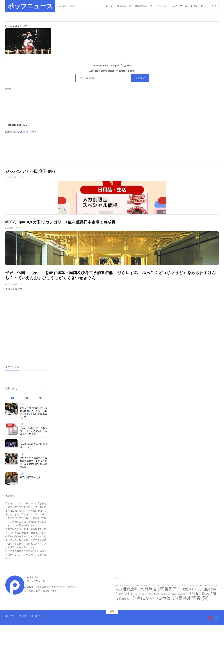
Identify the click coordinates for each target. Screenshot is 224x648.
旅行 (144, 594)
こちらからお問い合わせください (41, 590)
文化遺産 (207, 589)
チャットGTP (191, 585)
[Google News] (211, 618)
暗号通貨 (166, 594)
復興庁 (174, 589)
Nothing (138, 585)
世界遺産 (133, 589)
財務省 (127, 598)
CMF (118, 585)
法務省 (196, 594)
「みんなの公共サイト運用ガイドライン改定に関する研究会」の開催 (33, 430)
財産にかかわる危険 (155, 598)
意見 (191, 589)
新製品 (137, 594)
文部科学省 (124, 594)
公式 (21, 404)
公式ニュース (124, 5)
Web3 (145, 585)
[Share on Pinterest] (112, 109)
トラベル (161, 5)
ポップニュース (30, 6)
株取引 (175, 594)
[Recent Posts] (12, 398)
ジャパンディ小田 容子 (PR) (30, 171)
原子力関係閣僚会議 (30, 477)
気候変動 (183, 594)
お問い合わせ (198, 5)
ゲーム (151, 585)
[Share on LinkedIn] (112, 116)
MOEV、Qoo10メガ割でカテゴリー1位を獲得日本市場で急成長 (60, 222)
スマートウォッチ (177, 585)
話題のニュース (143, 5)
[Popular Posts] (27, 398)
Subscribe (140, 78)
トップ (109, 5)
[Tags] (41, 398)
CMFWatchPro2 (127, 585)
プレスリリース (178, 5)
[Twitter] (216, 618)
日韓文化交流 (154, 594)
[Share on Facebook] (112, 101)
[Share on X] (112, 94)
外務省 (154, 589)
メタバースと (204, 585)
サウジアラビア (162, 585)
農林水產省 (193, 598)
